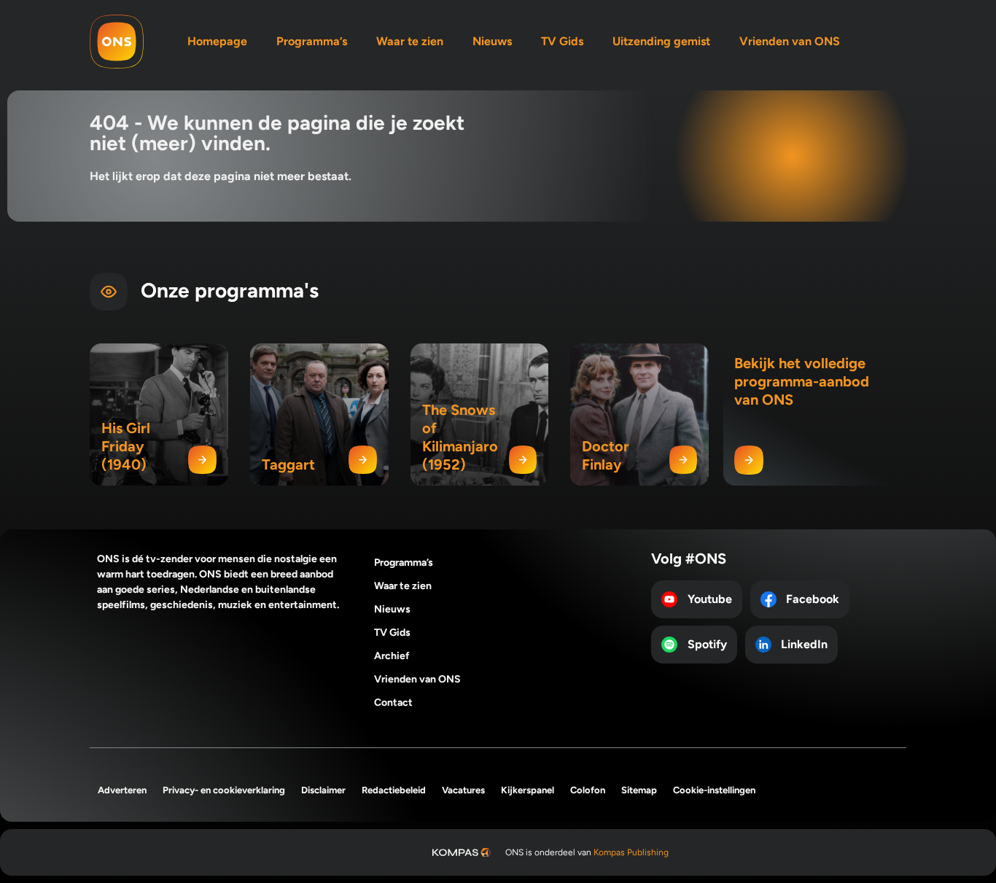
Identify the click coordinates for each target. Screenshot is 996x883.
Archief (392, 656)
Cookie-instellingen (714, 790)
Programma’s (311, 41)
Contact (393, 702)
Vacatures (463, 790)
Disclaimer (323, 790)
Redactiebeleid (394, 790)
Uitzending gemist (661, 41)
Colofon (587, 790)
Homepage (217, 41)
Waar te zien (409, 41)
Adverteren (122, 790)
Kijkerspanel (527, 790)
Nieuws (492, 41)
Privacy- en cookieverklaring (224, 790)
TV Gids (562, 41)
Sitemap (639, 790)
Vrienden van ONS (789, 41)
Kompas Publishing (631, 852)
